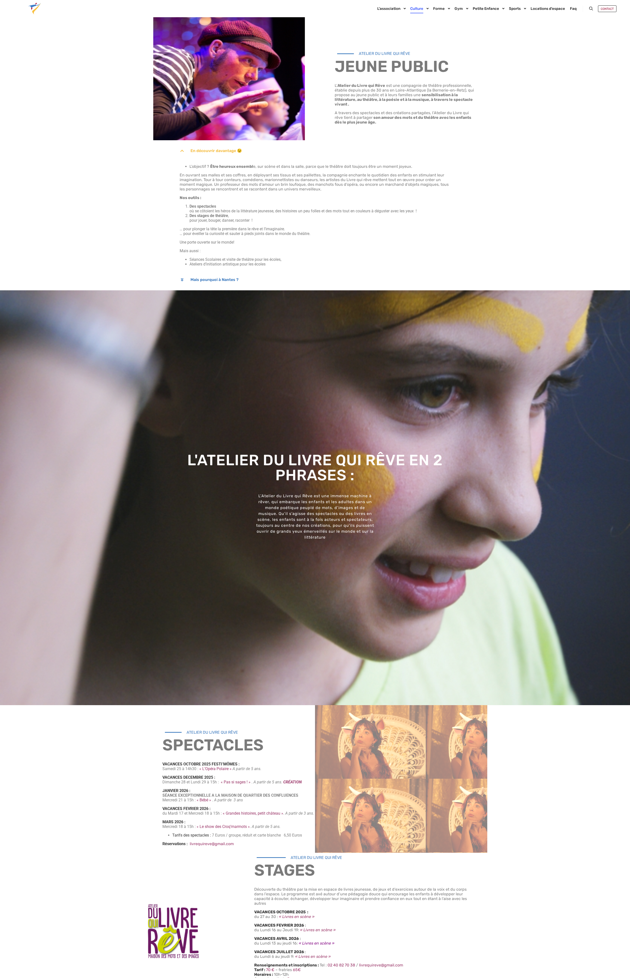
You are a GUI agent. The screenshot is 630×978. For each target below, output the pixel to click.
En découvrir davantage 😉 (216, 150)
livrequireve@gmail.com (212, 843)
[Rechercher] (591, 8)
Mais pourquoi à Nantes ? (214, 279)
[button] (315, 150)
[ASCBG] (34, 8)
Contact (607, 9)
